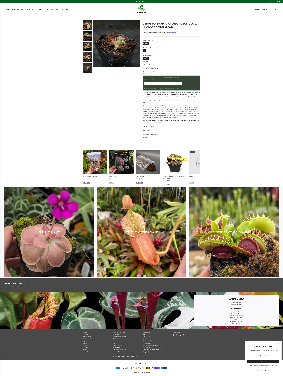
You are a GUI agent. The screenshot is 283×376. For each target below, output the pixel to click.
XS (144, 50)
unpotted (145, 58)
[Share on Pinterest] (150, 141)
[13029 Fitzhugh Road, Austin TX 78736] (141, 310)
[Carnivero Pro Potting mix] (95, 162)
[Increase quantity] (149, 65)
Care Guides (148, 70)
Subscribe (263, 361)
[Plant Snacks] (121, 162)
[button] (85, 167)
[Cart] (275, 9)
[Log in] (272, 9)
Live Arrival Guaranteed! (151, 68)
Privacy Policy (273, 365)
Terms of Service (262, 367)
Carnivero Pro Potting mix (90, 176)
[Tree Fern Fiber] (148, 162)
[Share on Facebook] (143, 141)
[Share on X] (146, 141)
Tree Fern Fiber (140, 176)
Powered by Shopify (146, 372)
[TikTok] (280, 1)
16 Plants (145, 43)
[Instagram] (273, 1)
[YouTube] (276, 1)
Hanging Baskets (153, 122)
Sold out (111, 182)
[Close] (278, 343)
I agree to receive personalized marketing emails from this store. (163, 88)
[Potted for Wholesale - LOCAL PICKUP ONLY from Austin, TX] (175, 162)
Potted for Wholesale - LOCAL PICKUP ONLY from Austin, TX (173, 177)
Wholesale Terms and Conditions (165, 96)
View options (86, 182)
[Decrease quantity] (144, 65)
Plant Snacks (112, 176)
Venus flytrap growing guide (159, 117)
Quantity (146, 61)
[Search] (269, 9)
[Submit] (277, 285)
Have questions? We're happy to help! (155, 72)
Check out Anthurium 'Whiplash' (141, 1)
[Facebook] (270, 1)
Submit (190, 83)
